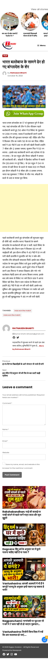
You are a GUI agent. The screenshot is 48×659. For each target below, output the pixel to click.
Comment (7, 403)
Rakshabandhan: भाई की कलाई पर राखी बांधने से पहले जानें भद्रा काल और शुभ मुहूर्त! (21, 515)
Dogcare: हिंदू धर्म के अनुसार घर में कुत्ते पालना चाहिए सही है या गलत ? (21, 550)
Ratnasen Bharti (18, 73)
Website (5, 452)
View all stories (39, 9)
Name (5, 429)
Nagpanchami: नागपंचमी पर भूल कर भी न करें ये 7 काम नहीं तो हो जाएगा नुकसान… (23, 622)
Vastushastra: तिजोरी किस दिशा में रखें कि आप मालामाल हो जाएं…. (22, 633)
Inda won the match (23, 311)
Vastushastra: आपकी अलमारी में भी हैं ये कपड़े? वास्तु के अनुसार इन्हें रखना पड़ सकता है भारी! (23, 586)
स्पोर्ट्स (5, 56)
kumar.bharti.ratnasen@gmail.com (29, 334)
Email (5, 441)
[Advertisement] (24, 208)
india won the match (12, 315)
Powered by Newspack (11, 650)
